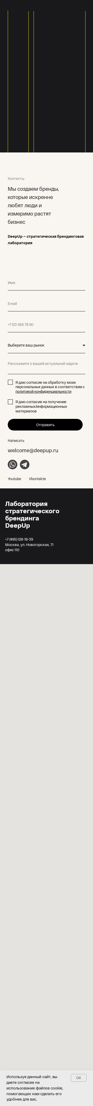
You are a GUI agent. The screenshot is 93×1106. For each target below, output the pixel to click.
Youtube (14, 479)
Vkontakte (37, 479)
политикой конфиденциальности (43, 391)
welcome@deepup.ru (33, 450)
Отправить (45, 425)
